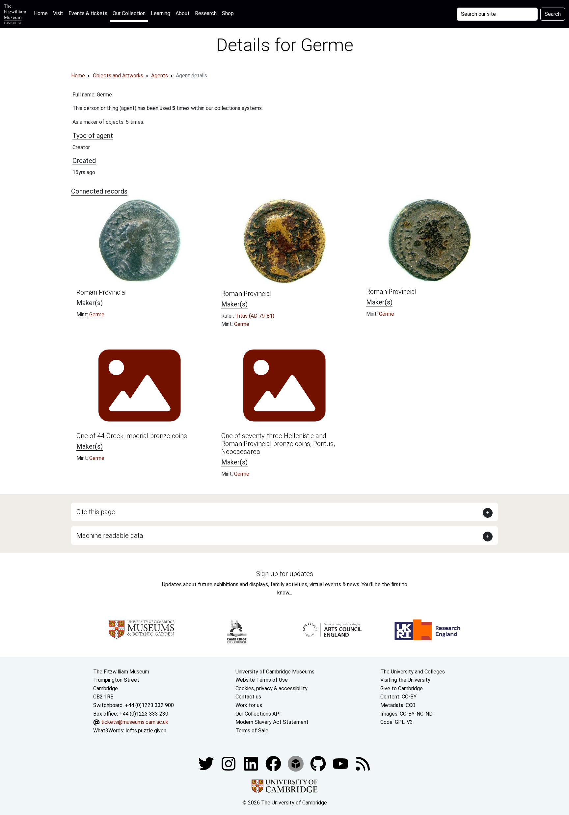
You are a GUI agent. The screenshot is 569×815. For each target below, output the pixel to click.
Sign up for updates (284, 574)
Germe (96, 314)
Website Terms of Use (261, 680)
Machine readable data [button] (109, 535)
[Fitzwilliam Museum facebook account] (251, 763)
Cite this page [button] (95, 512)
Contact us (248, 697)
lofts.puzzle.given (145, 730)
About (183, 13)
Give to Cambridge (401, 688)
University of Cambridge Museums (274, 672)
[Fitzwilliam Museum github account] (319, 763)
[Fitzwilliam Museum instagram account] (229, 763)
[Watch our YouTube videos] (341, 763)
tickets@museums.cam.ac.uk (134, 722)
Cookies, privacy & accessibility (271, 688)
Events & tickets (87, 13)
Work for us (248, 705)
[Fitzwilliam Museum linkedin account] (274, 763)
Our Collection (129, 13)
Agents (159, 75)
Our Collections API (258, 714)
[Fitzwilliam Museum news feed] (362, 763)
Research (206, 13)
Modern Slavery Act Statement (272, 722)
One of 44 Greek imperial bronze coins (131, 436)
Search (553, 14)
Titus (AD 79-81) (254, 316)
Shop (228, 13)
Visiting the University (405, 680)
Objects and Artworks (118, 75)
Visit (58, 13)
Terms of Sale (251, 730)
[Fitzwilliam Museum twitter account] (207, 763)
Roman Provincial (101, 292)
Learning (160, 13)
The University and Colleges (412, 672)
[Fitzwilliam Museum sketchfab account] (296, 763)
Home (42, 13)
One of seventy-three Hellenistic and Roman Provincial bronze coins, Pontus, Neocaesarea (278, 444)
